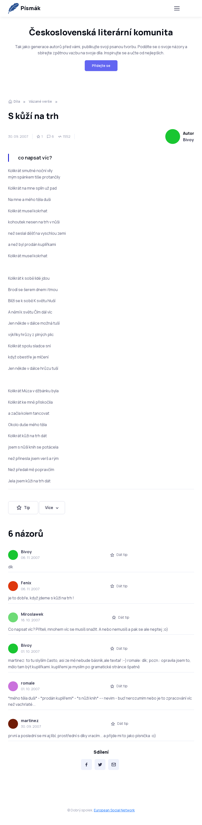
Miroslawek (32, 614)
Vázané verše (40, 101)
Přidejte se (101, 65)
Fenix (26, 583)
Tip (27, 507)
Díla (17, 101)
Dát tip (122, 554)
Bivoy (188, 139)
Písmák (30, 8)
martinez (30, 720)
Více (49, 507)
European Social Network (114, 810)
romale (28, 683)
